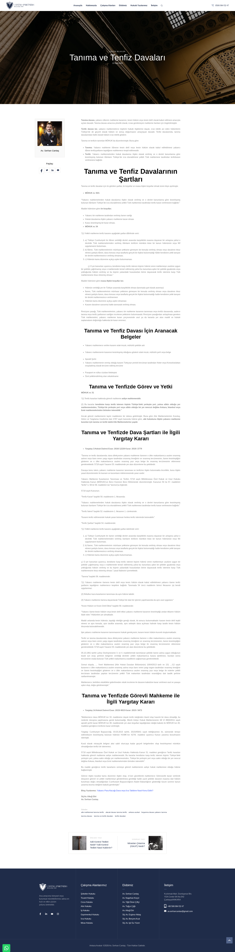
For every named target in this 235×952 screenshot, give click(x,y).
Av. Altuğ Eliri (128, 910)
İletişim (154, 5)
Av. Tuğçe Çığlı (128, 906)
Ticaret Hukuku (87, 898)
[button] (229, 940)
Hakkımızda (91, 5)
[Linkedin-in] (46, 914)
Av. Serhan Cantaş (50, 150)
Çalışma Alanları (107, 5)
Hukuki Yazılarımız (138, 5)
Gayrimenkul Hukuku (90, 915)
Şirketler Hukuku (88, 894)
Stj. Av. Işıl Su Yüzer (131, 923)
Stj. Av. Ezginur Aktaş (131, 915)
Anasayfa (77, 5)
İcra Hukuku (86, 919)
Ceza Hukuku (87, 902)
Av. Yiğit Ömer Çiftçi (131, 902)
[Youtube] (52, 914)
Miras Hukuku (87, 923)
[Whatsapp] (6, 948)
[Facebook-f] (40, 914)
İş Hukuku (85, 910)
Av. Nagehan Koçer (130, 898)
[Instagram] (58, 914)
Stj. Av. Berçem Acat (131, 919)
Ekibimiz (123, 5)
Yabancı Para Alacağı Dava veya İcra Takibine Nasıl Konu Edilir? (125, 791)
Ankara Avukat (95, 946)
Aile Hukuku (86, 906)
